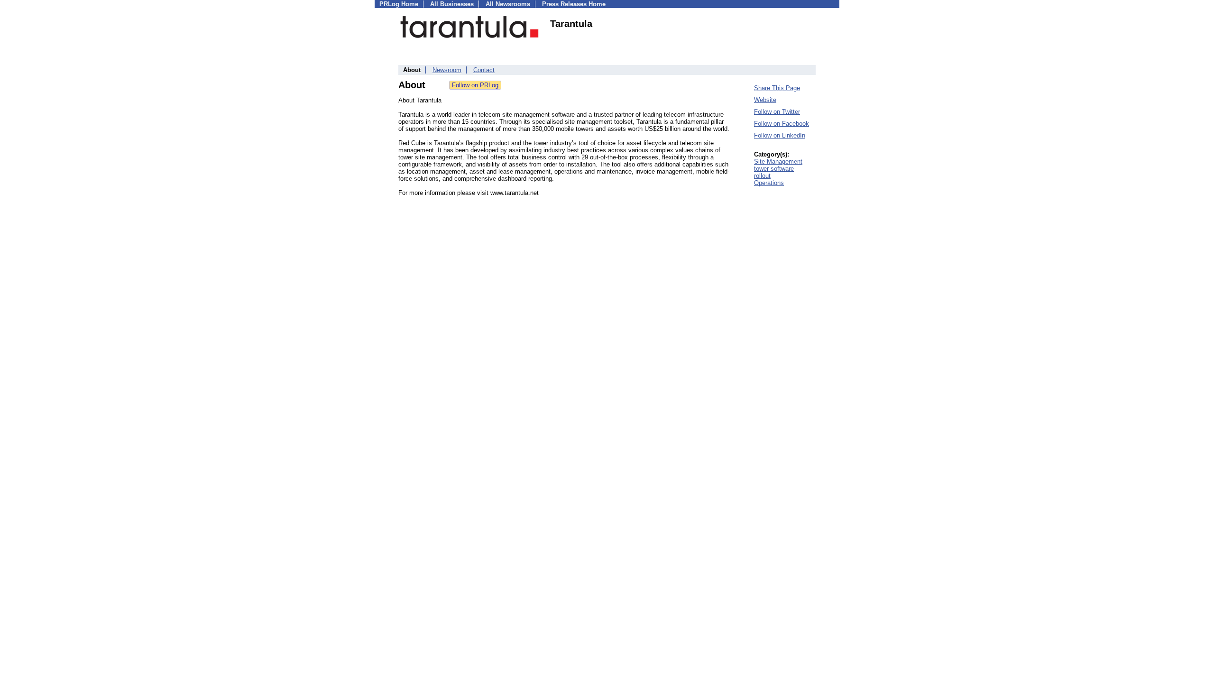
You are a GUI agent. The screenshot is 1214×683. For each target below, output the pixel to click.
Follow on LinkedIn (779, 135)
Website (765, 99)
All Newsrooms (508, 4)
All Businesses (452, 4)
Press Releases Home (574, 4)
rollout (762, 175)
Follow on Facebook (781, 123)
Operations (769, 182)
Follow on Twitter (777, 111)
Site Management (778, 161)
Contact (484, 70)
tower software (774, 168)
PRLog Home (398, 4)
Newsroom (446, 70)
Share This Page (777, 88)
